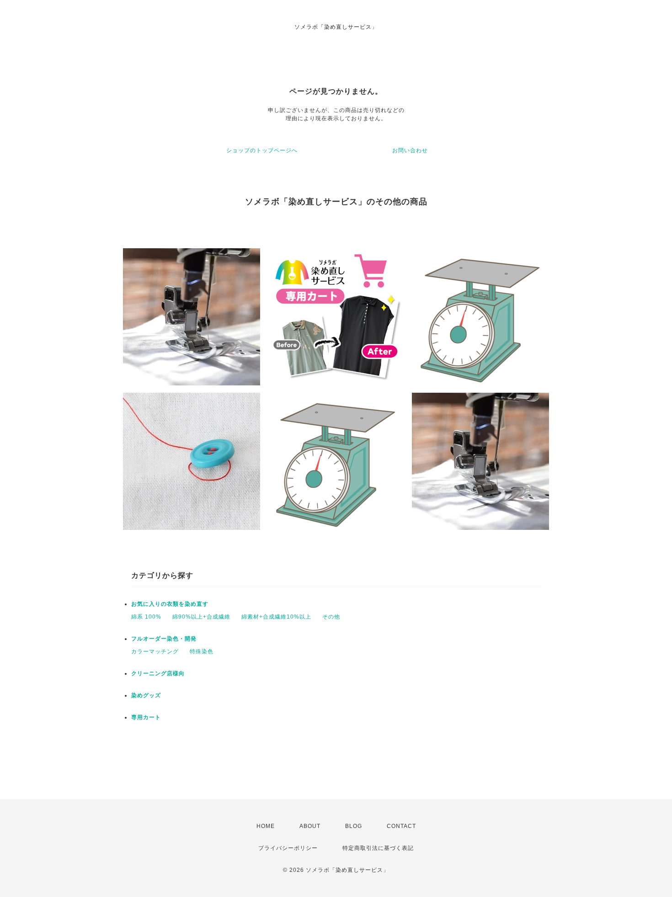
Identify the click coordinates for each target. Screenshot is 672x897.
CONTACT (401, 826)
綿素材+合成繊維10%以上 (276, 617)
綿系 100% (146, 617)
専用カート (146, 717)
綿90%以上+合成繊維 (201, 617)
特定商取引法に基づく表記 (378, 848)
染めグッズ (146, 695)
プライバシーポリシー (288, 848)
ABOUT (309, 826)
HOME (265, 826)
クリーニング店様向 (158, 673)
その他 (331, 617)
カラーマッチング (155, 651)
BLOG (353, 826)
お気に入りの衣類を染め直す (169, 604)
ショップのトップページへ (262, 150)
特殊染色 (201, 651)
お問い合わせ (410, 150)
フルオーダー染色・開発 (164, 638)
